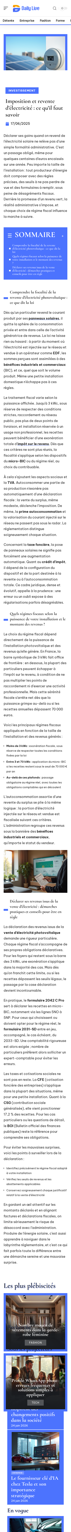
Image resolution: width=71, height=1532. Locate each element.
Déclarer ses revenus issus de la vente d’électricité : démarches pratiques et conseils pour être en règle (33, 270)
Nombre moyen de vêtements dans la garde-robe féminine (35, 1329)
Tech (36, 1402)
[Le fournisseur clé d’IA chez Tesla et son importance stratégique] (35, 1451)
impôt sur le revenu (33, 444)
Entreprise (18, 1473)
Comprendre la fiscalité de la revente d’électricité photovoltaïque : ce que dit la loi (36, 248)
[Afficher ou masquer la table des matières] (59, 236)
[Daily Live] (26, 8)
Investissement (22, 90)
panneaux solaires (44, 318)
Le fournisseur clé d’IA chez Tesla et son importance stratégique (34, 1487)
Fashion (35, 1342)
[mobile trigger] (7, 8)
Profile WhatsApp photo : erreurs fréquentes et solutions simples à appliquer (35, 1387)
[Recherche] (54, 8)
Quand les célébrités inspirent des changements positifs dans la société (33, 1411)
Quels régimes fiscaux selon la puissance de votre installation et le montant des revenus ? (37, 259)
